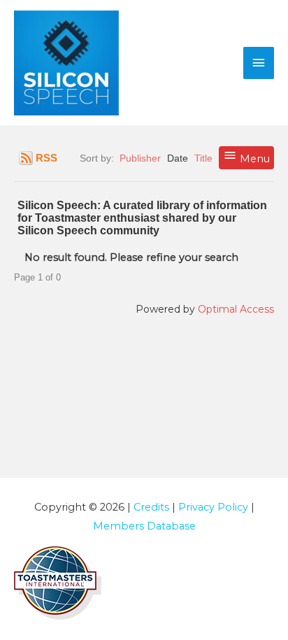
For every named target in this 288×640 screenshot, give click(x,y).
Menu (253, 158)
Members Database (144, 526)
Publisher (140, 158)
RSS (46, 158)
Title (203, 158)
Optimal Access (236, 309)
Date (177, 158)
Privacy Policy (213, 507)
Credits (151, 507)
